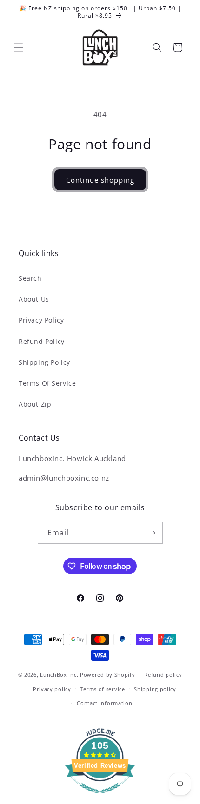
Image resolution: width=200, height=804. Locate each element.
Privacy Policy (41, 320)
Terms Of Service (47, 383)
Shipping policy (155, 688)
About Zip (35, 404)
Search (30, 278)
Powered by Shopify (107, 674)
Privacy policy (52, 688)
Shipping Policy (44, 362)
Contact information (104, 702)
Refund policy (163, 674)
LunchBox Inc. (59, 674)
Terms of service (102, 688)
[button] (18, 47)
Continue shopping (100, 180)
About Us (34, 299)
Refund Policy (42, 341)
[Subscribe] (152, 533)
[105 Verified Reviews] (100, 797)
